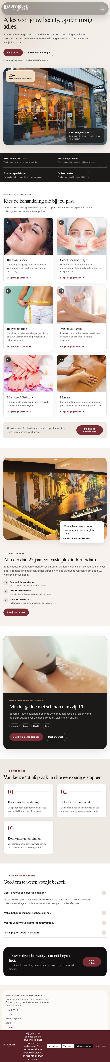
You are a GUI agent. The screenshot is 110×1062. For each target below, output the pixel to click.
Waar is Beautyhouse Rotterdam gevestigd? (28, 922)
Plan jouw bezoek (16, 612)
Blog (8, 1022)
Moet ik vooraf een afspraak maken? (24, 892)
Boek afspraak (55, 737)
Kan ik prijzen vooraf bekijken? (21, 932)
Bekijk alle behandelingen (89, 430)
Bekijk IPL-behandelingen (26, 737)
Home (9, 1014)
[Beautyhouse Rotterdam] (16, 8)
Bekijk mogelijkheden (19, 277)
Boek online (13, 52)
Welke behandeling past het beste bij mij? (27, 913)
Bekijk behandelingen (39, 52)
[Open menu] (102, 8)
